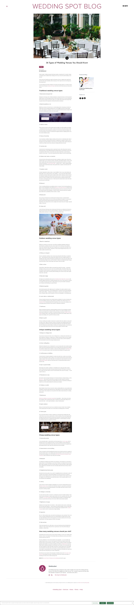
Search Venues (45, 427)
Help (81, 589)
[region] (67, 603)
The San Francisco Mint (51, 163)
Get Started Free (45, 118)
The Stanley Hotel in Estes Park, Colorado (62, 279)
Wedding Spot (64, 543)
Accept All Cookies (110, 603)
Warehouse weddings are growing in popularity (47, 398)
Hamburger (7, 6)
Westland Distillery (44, 360)
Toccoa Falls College (46, 497)
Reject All (102, 603)
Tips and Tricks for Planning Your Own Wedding (51, 558)
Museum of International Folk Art (60, 187)
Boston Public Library (44, 486)
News (71, 589)
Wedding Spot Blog (67, 5)
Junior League (65, 441)
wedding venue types (51, 85)
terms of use (80, 582)
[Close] (132, 603)
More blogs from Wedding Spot (61, 575)
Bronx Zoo (41, 379)
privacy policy (86, 582)
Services (65, 589)
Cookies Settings (95, 603)
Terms (76, 589)
